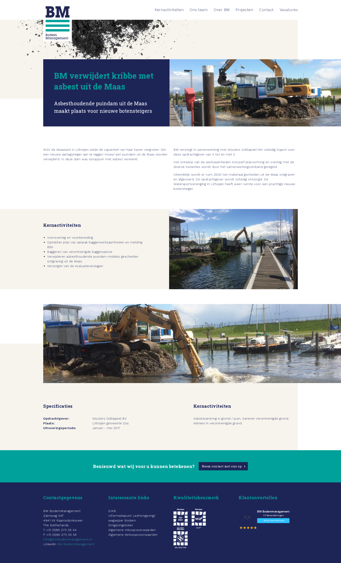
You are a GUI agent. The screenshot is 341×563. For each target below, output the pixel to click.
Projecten (244, 10)
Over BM (222, 10)
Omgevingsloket (120, 525)
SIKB (112, 511)
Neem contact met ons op (222, 466)
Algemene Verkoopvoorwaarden (133, 535)
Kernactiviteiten (169, 10)
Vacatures (289, 10)
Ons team (199, 10)
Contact (266, 10)
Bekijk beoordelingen (274, 520)
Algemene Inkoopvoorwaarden (132, 530)
